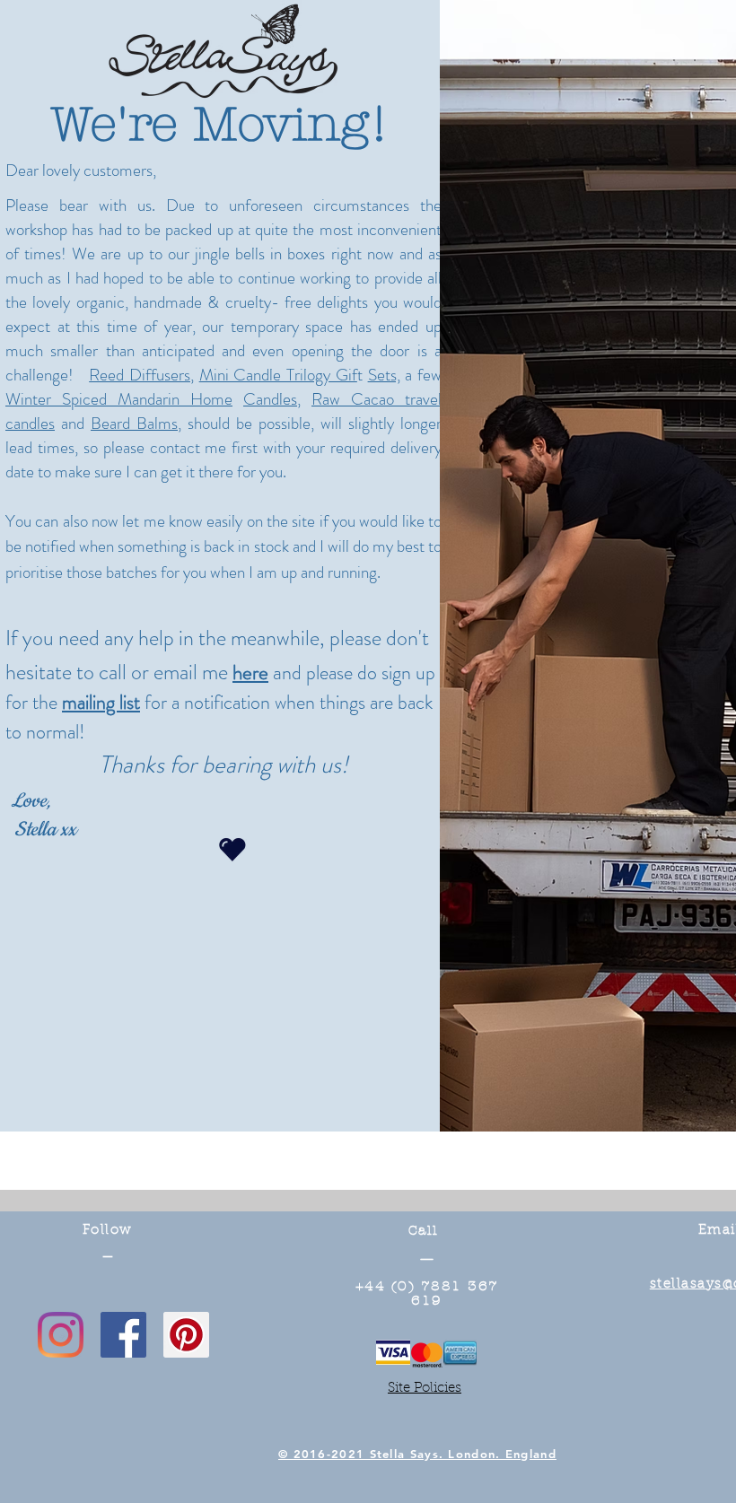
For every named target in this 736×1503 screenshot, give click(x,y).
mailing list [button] (101, 702)
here (250, 672)
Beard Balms (134, 423)
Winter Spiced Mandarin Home (118, 399)
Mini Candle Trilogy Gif (278, 375)
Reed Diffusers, (141, 375)
